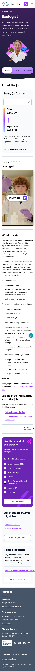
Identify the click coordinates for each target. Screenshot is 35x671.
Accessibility (6, 655)
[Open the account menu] (26, 4)
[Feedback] (31, 335)
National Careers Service (18, 149)
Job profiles (8, 11)
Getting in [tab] (28, 70)
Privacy (24, 655)
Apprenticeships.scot (10, 620)
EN (13, 4)
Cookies (16, 655)
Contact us (6, 599)
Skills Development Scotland (13, 616)
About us (5, 596)
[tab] (17, 70)
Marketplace (6, 623)
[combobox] (18, 102)
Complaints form (8, 603)
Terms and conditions (9, 659)
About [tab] (7, 70)
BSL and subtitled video (11, 606)
